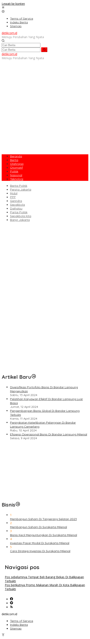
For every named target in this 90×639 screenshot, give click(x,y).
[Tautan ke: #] (33, 377)
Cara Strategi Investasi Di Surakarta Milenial (40, 551)
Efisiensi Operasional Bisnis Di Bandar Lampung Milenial (48, 434)
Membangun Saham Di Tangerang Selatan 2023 (43, 519)
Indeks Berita (19, 625)
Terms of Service (21, 621)
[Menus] (3, 8)
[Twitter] (11, 603)
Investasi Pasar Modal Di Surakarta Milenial (39, 543)
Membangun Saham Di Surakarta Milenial (38, 527)
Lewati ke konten (13, 4)
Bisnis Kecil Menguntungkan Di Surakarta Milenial (43, 535)
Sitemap (16, 628)
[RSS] (11, 607)
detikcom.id (9, 33)
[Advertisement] (45, 105)
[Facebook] (11, 599)
